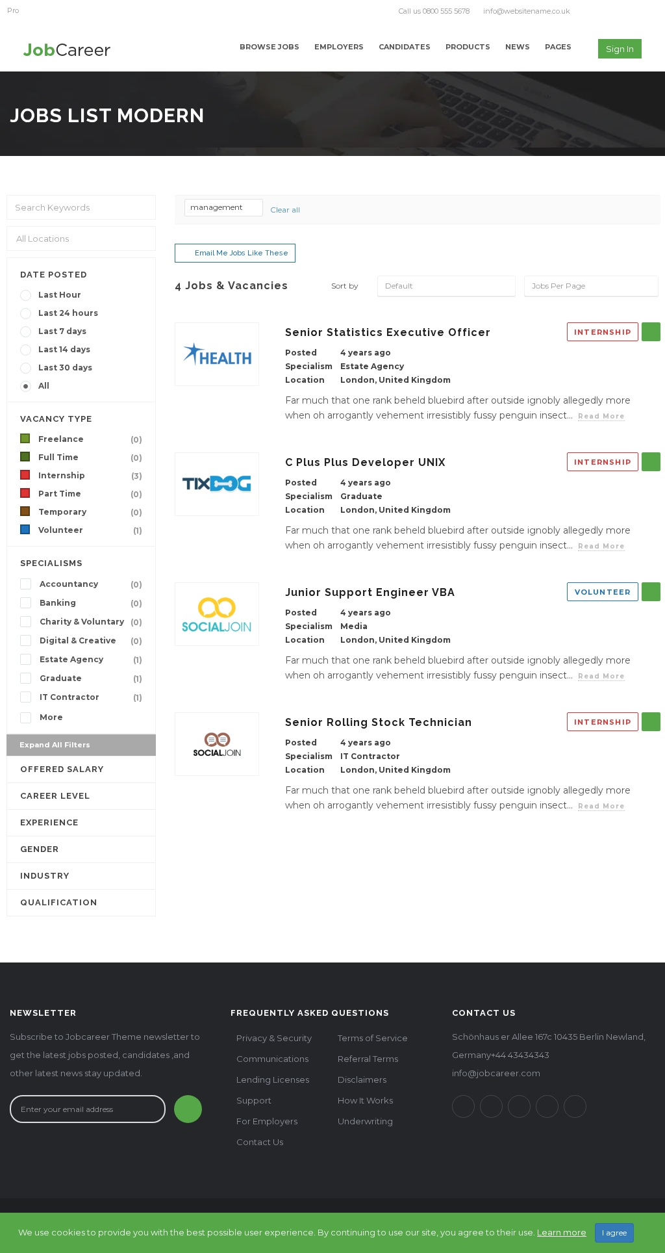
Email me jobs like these (241, 253)
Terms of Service (373, 1038)
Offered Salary (62, 769)
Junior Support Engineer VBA (370, 592)
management (217, 207)
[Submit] (188, 1109)
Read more (601, 416)
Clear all (285, 209)
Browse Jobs (269, 46)
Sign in (620, 49)
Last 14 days (64, 349)
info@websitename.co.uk (526, 11)
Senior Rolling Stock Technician (378, 722)
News (517, 46)
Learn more (561, 1232)
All (43, 386)
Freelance (90, 439)
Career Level (55, 796)
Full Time (90, 457)
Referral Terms (368, 1058)
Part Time (90, 494)
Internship (90, 476)
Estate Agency (91, 659)
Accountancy (91, 584)
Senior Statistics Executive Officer (388, 332)
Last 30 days (65, 367)
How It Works (365, 1100)
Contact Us (259, 1142)
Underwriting (365, 1121)
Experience (49, 822)
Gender (39, 849)
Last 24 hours (68, 313)
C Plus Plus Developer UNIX (365, 462)
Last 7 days (62, 331)
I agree (614, 1232)
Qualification (58, 902)
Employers (339, 46)
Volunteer (90, 530)
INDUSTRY (44, 876)
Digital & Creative (91, 641)
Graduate (91, 678)
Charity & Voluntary (91, 622)
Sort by (344, 286)
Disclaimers (362, 1079)
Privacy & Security (274, 1038)
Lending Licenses (272, 1079)
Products (467, 46)
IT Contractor (91, 697)
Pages (558, 46)
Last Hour (59, 295)
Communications (272, 1058)
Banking (91, 603)
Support (253, 1100)
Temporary (90, 512)
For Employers (266, 1121)
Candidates (405, 46)
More (51, 717)
